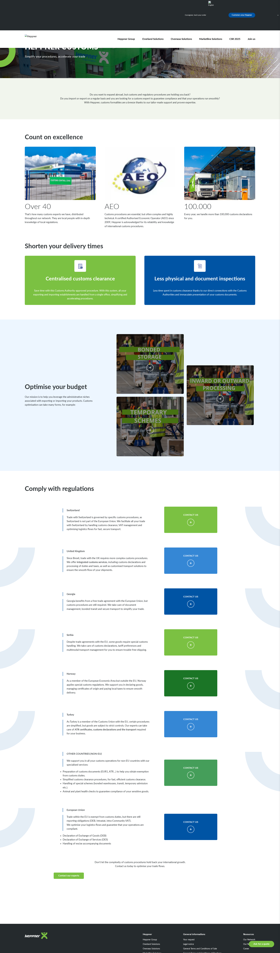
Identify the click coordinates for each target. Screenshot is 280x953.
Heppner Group (126, 39)
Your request (189, 940)
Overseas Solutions (181, 39)
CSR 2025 (234, 39)
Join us (251, 39)
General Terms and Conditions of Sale (200, 949)
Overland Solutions (152, 39)
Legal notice (188, 944)
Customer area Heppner (242, 15)
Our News (247, 944)
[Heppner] (41, 39)
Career (246, 949)
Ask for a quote (261, 944)
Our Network (249, 940)
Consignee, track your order (195, 15)
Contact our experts (68, 875)
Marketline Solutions (210, 39)
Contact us (190, 515)
